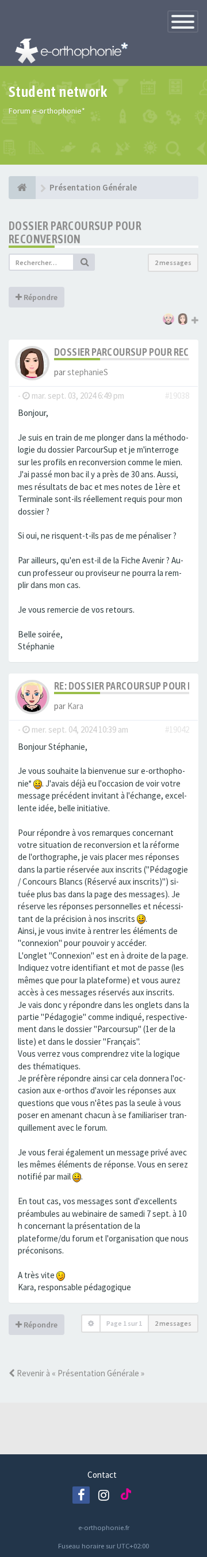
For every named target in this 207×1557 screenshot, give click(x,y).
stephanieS (87, 372)
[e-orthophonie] (22, 187)
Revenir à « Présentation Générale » (79, 1373)
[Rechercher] (84, 262)
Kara (75, 705)
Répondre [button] (39, 297)
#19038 (177, 395)
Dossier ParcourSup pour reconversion (75, 232)
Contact (102, 1474)
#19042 (177, 729)
